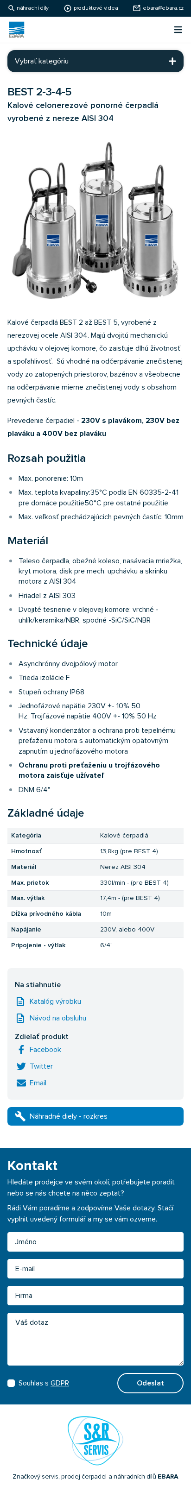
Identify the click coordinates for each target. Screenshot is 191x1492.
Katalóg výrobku (55, 1001)
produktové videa (96, 8)
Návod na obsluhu (58, 1018)
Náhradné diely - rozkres (69, 1116)
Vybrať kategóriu (42, 61)
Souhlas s (44, 1383)
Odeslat (150, 1383)
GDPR (60, 1383)
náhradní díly (33, 8)
